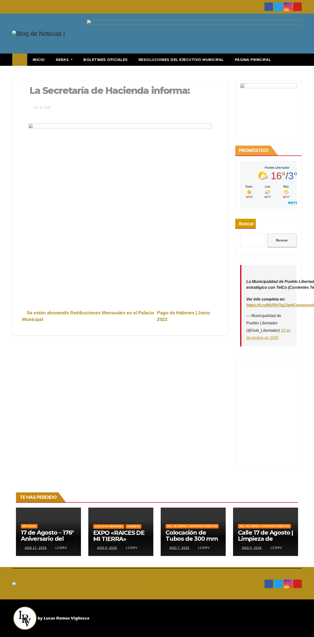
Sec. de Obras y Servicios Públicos (192, 526)
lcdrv (60, 548)
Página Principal (253, 59)
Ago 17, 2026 (36, 548)
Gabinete (133, 526)
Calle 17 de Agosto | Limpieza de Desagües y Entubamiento (265, 541)
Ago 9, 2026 (107, 548)
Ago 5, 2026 (252, 548)
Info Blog (29, 526)
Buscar (246, 223)
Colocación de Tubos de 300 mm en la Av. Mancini (192, 538)
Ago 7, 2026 (179, 548)
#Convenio (301, 305)
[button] (298, 59)
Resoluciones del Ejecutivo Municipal (181, 59)
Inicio (39, 59)
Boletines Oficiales (105, 59)
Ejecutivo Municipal (109, 526)
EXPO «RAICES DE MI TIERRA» (118, 535)
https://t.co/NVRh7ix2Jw (268, 305)
